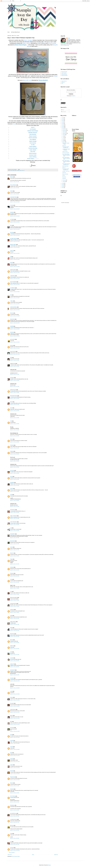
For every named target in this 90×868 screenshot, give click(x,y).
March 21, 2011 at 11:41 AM (14, 284)
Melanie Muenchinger (32, 130)
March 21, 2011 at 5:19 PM (14, 530)
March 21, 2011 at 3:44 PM (14, 473)
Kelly (11, 752)
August (64, 134)
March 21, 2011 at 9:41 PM (14, 674)
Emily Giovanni (32, 153)
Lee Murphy (33, 129)
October (64, 131)
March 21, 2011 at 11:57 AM (14, 309)
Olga (11, 357)
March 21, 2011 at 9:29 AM (14, 187)
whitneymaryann (13, 389)
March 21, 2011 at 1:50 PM (14, 410)
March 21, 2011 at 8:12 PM (14, 624)
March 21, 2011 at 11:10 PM (14, 712)
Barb (11, 225)
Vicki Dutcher (33, 143)
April (63, 140)
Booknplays (12, 805)
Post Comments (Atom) (16, 856)
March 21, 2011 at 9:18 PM (14, 660)
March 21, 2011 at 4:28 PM (14, 491)
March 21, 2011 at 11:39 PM (14, 743)
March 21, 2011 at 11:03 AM (14, 253)
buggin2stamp (12, 363)
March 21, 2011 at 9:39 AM (14, 193)
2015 (63, 122)
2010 (63, 183)
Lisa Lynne (12, 470)
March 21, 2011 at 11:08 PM (14, 706)
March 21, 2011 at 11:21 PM (14, 737)
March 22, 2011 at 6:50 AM (14, 830)
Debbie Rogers (12, 709)
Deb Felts (32, 151)
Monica (11, 715)
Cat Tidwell (12, 219)
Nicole (11, 401)
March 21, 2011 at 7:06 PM (14, 588)
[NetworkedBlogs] (76, 174)
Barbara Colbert (13, 244)
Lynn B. (11, 488)
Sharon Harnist (32, 136)
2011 (63, 127)
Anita (11, 579)
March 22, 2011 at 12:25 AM (14, 767)
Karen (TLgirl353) (13, 281)
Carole (11, 547)
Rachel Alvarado (64, 71)
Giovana (11, 345)
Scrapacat (12, 377)
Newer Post (10, 854)
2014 (63, 123)
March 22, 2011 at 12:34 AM (14, 779)
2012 (63, 126)
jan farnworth (12, 339)
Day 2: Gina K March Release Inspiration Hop (66, 161)
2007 (63, 187)
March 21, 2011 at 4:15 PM (14, 479)
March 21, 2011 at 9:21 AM (14, 181)
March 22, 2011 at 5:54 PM (14, 838)
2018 (63, 117)
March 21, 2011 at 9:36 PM (14, 666)
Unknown (11, 212)
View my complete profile (65, 45)
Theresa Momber (33, 137)
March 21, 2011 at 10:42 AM (14, 235)
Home (9, 32)
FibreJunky (12, 633)
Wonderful (64, 178)
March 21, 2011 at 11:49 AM (14, 303)
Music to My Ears (65, 174)
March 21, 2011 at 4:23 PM (14, 485)
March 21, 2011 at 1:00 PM (14, 360)
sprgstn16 (12, 609)
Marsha (11, 639)
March (64, 141)
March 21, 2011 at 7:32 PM (14, 606)
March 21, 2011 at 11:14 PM (14, 731)
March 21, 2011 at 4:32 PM (14, 506)
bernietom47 (12, 670)
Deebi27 (11, 770)
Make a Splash (17, 170)
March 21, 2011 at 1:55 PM (14, 423)
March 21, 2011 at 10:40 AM (14, 222)
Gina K (32, 127)
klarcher (11, 313)
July (63, 136)
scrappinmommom (13, 819)
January (64, 181)
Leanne (11, 746)
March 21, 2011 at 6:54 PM (14, 582)
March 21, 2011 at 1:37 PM (14, 386)
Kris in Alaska (12, 796)
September (64, 133)
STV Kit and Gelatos (65, 152)
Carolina (11, 205)
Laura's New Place (13, 521)
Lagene (11, 764)
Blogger (49, 865)
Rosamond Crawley (13, 395)
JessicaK (12, 847)
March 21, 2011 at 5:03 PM (14, 518)
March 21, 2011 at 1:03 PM (14, 366)
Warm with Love (22, 170)
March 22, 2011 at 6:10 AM (14, 816)
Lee (11, 841)
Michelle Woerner (32, 132)
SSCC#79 (64, 172)
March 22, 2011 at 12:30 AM (14, 773)
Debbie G (11, 645)
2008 (63, 186)
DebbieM (11, 326)
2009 (63, 184)
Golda (11, 615)
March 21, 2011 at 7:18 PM (14, 594)
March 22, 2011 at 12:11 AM (14, 755)
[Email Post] (19, 169)
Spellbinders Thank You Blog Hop (65, 147)
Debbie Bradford (13, 269)
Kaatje (11, 262)
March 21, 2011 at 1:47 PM (14, 404)
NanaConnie (12, 319)
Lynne (11, 691)
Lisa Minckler (12, 287)
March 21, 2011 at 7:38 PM (14, 612)
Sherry (11, 439)
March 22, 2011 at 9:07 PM (14, 844)
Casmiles (12, 678)
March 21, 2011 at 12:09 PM (14, 315)
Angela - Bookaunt (13, 515)
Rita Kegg (12, 232)
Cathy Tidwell (33, 150)
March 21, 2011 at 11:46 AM (14, 297)
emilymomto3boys (13, 307)
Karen (11, 476)
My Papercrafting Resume (15, 32)
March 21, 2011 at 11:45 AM (14, 291)
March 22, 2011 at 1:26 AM (14, 792)
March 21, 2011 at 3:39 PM (14, 461)
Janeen (11, 697)
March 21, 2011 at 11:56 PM (14, 749)
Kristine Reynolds (64, 75)
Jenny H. (11, 250)
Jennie (69, 38)
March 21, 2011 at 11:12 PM (14, 718)
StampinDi (12, 482)
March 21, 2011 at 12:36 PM (14, 342)
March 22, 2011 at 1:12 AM (14, 785)
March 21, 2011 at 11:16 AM (14, 266)
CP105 (63, 175)
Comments (64, 111)
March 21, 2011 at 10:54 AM (14, 241)
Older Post (56, 854)
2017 (63, 119)
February (64, 180)
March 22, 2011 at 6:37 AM (14, 822)
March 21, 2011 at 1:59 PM (14, 429)
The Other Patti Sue (13, 238)
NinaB (11, 627)
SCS (62, 83)
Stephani (11, 451)
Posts (63, 109)
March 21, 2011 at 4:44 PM (14, 512)
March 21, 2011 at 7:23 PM (14, 600)
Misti (11, 721)
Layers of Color (64, 81)
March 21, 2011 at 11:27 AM (14, 278)
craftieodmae (12, 275)
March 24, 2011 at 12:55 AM (14, 850)
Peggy (11, 559)
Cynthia (11, 758)
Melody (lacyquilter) (13, 597)
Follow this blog (76, 176)
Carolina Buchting (32, 148)
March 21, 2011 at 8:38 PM (14, 642)
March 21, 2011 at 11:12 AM (14, 259)
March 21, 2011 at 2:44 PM (14, 435)
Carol (11, 494)
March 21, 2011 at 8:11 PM (14, 618)
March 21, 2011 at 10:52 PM (14, 700)
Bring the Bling (12, 170)
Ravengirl (12, 703)
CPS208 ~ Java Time (65, 171)
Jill (10, 256)
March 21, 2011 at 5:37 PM (14, 537)
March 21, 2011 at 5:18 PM (14, 524)
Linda (11, 833)
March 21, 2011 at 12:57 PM (14, 354)
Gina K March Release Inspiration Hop (66, 164)
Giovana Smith (32, 155)
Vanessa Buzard (64, 74)
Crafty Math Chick (13, 197)
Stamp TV (63, 82)
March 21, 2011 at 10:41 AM (14, 229)
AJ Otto (33, 144)
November (64, 130)
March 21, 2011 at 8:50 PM (14, 648)
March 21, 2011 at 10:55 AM (14, 247)
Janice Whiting (32, 156)
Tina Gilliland (33, 139)
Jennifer (11, 740)
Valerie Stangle (32, 141)
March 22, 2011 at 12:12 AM (14, 761)
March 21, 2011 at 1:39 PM (14, 392)
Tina (11, 591)
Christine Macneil (13, 603)
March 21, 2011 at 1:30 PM (14, 380)
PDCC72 (63, 167)
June (63, 137)
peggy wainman (13, 621)
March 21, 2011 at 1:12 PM (14, 374)
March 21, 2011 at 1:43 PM (14, 398)
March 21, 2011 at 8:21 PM (14, 630)
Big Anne (11, 825)
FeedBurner (73, 95)
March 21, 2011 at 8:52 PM (14, 654)
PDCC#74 (64, 145)
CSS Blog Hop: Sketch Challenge (66, 149)
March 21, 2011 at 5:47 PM (14, 543)
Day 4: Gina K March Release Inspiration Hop (66, 155)
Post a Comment (12, 852)
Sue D (11, 407)
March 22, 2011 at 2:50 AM (14, 810)
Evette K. (11, 553)
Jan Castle (12, 727)
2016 (63, 120)
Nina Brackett (32, 134)
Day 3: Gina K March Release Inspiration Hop (66, 158)
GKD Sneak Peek (65, 166)
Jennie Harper (33, 158)
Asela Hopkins (32, 146)
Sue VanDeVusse (13, 813)
